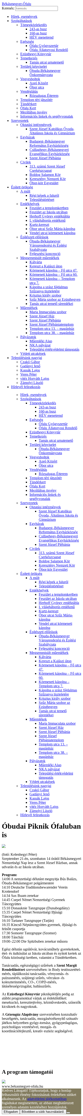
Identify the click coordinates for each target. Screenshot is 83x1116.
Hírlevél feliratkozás (25, 387)
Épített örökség (22, 187)
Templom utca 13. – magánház (52, 329)
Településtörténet (42, 200)
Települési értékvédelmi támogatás (54, 349)
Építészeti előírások (34, 237)
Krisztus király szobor (45, 295)
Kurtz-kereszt (39, 225)
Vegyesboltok (30, 79)
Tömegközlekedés (33, 25)
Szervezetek (20, 121)
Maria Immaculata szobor (48, 312)
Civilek (25, 162)
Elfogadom (11, 1111)
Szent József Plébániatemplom (52, 324)
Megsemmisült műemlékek (39, 258)
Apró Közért (39, 83)
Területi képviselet (33, 66)
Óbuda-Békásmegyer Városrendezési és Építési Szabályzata (48, 245)
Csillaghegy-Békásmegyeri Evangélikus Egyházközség (50, 152)
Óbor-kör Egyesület (44, 183)
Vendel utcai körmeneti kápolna (52, 233)
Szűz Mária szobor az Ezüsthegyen (55, 299)
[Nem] (68, 1112)
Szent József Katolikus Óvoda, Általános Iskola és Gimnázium (52, 131)
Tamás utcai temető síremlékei (51, 304)
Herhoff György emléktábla (50, 216)
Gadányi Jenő (30, 366)
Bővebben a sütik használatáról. (43, 1111)
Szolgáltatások (21, 21)
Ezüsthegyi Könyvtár (35, 54)
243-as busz (38, 29)
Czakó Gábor (30, 362)
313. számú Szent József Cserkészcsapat (47, 168)
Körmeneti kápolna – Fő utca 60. (53, 274)
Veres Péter (28, 374)
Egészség (27, 41)
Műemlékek (29, 308)
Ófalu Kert (28, 108)
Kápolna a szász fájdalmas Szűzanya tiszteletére (49, 289)
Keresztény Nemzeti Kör (48, 179)
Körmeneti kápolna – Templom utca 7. (54, 684)
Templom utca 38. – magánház (52, 333)
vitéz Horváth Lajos (34, 378)
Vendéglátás (29, 91)
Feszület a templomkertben (49, 208)
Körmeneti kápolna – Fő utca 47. (53, 270)
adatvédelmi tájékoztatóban (47, 1099)
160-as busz (38, 33)
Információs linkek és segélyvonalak (46, 116)
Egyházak (27, 137)
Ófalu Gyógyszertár (44, 46)
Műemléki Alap (41, 341)
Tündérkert (28, 104)
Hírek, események (24, 16)
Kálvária (36, 262)
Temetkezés (28, 58)
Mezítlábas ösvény (33, 112)
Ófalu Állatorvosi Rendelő (49, 50)
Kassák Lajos (30, 370)
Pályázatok (28, 337)
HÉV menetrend (41, 37)
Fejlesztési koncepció (45, 254)
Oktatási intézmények (36, 125)
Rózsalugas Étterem (44, 96)
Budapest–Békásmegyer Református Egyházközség (49, 143)
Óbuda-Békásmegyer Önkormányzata (45, 73)
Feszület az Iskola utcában (49, 212)
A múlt (25, 191)
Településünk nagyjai (26, 358)
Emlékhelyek (29, 204)
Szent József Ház (42, 316)
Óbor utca (37, 87)
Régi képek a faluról (44, 195)
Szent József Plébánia (45, 158)
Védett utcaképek (33, 354)
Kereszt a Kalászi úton (46, 266)
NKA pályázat (40, 345)
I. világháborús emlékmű (47, 220)
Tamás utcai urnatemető (47, 62)
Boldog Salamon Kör (45, 175)
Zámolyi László (31, 383)
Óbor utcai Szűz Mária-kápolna (52, 229)
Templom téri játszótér (36, 100)
